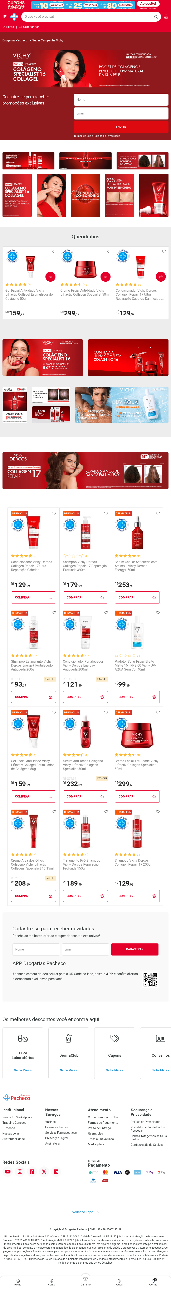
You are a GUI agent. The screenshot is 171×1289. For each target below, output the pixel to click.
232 (72, 783)
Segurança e (141, 1112)
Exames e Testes (56, 1127)
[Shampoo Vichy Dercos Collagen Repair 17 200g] (137, 831)
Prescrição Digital (56, 1138)
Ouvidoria (9, 1128)
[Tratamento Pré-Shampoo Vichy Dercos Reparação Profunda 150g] (85, 831)
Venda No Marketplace (17, 1117)
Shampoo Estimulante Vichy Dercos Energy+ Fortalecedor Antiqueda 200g (32, 665)
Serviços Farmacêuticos (61, 1132)
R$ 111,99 (17, 679)
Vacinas (50, 1122)
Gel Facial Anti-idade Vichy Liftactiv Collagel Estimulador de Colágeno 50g (29, 294)
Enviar (121, 127)
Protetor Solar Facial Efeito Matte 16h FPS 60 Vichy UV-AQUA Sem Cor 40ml (135, 665)
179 (72, 584)
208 (20, 883)
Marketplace (96, 1144)
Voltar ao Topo (83, 1212)
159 (14, 313)
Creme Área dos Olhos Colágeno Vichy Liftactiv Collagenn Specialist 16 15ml (32, 864)
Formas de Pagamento (103, 1122)
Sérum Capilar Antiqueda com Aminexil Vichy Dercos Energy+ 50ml (136, 566)
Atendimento (99, 1110)
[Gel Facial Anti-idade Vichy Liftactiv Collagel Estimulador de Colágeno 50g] (30, 267)
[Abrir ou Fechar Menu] (5, 17)
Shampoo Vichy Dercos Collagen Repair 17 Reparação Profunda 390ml (85, 566)
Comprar (47, 276)
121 (72, 684)
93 (18, 684)
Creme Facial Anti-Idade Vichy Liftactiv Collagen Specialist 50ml (84, 292)
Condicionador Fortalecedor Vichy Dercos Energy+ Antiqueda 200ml (83, 665)
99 (122, 684)
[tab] (85, 85)
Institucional (13, 1110)
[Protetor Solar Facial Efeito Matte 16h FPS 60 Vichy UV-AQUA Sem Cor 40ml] (137, 632)
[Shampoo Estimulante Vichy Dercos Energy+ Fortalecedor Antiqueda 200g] (33, 632)
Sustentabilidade (14, 1139)
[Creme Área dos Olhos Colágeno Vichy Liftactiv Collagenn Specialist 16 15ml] (33, 831)
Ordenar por (31, 27)
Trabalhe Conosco (14, 1122)
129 (125, 313)
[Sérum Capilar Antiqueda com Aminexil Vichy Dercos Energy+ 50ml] (137, 532)
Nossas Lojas (11, 1133)
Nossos (52, 1112)
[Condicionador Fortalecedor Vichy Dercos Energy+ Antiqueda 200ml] (85, 632)
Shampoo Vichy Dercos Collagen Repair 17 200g (133, 862)
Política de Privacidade (107, 135)
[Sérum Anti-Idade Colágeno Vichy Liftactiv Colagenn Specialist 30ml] (85, 731)
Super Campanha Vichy (47, 40)
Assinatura (52, 1143)
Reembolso (95, 1133)
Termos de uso (82, 135)
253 (124, 584)
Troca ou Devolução (101, 1139)
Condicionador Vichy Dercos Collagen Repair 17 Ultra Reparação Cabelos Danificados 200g (139, 295)
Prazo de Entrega (99, 1128)
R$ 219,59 (17, 878)
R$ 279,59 (69, 778)
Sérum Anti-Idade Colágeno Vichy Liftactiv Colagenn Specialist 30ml (83, 765)
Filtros (9, 27)
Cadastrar (134, 949)
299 (69, 313)
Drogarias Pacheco (15, 40)
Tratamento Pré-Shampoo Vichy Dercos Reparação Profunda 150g (81, 864)
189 (72, 883)
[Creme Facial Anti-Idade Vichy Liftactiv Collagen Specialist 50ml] (85, 267)
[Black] (83, 5)
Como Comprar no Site (103, 1117)
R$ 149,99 (69, 679)
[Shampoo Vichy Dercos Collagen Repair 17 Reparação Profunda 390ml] (85, 532)
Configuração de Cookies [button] (147, 1144)
